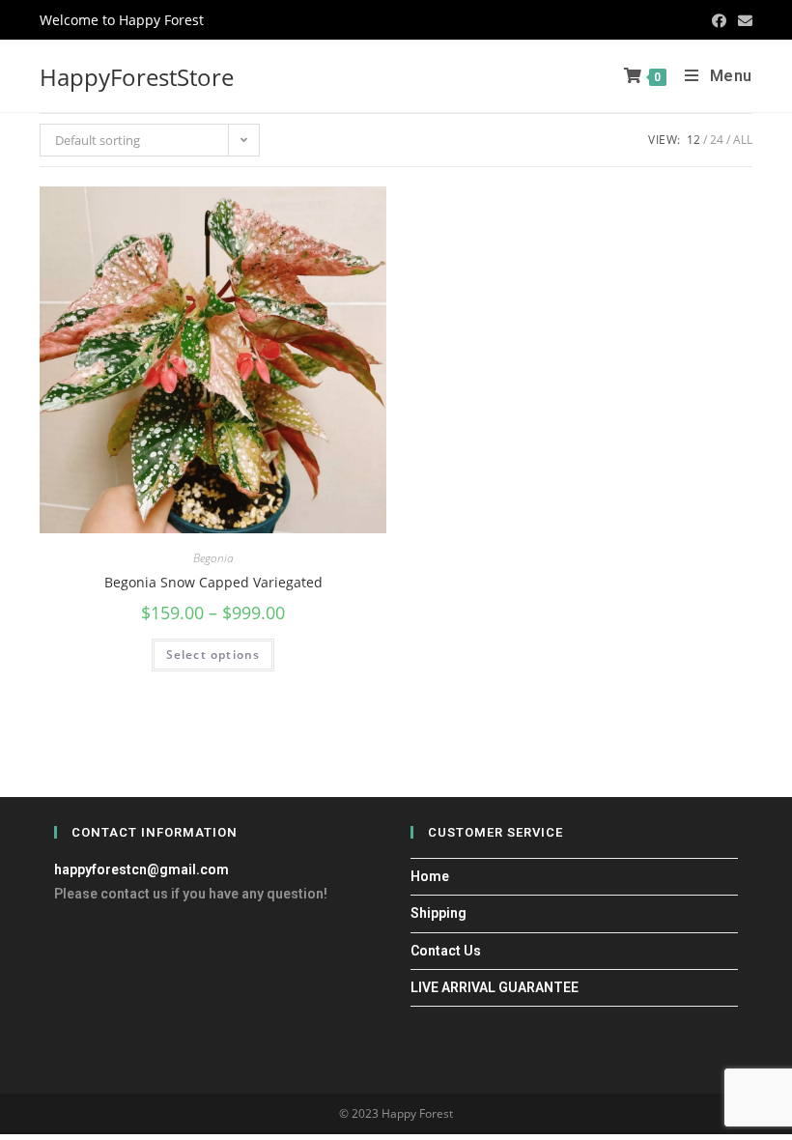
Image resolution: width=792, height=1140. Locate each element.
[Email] (742, 20)
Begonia (213, 558)
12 (693, 139)
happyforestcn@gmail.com (141, 869)
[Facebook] (719, 20)
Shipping (438, 913)
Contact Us (445, 950)
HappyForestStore (137, 77)
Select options (213, 654)
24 (716, 139)
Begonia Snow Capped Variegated (213, 582)
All (742, 139)
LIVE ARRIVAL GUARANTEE (494, 987)
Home (429, 876)
